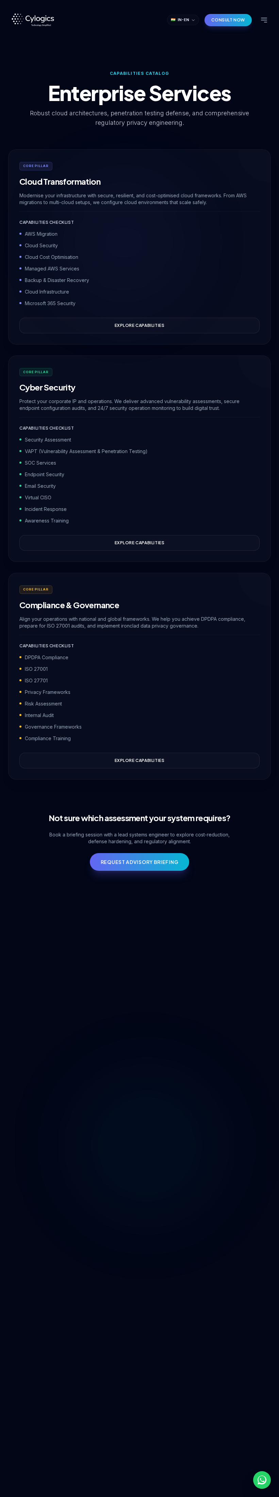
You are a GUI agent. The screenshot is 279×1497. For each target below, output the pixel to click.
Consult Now (228, 19)
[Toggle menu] (264, 20)
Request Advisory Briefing (140, 862)
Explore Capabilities (140, 325)
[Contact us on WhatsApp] (262, 1480)
